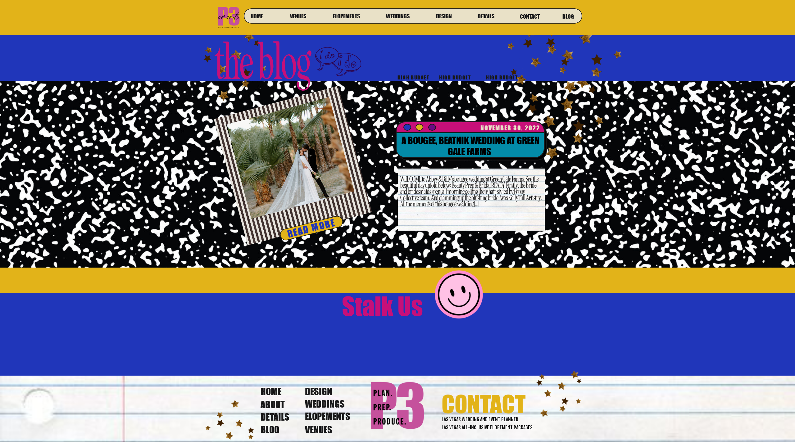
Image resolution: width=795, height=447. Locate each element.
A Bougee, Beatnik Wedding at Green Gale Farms (470, 146)
